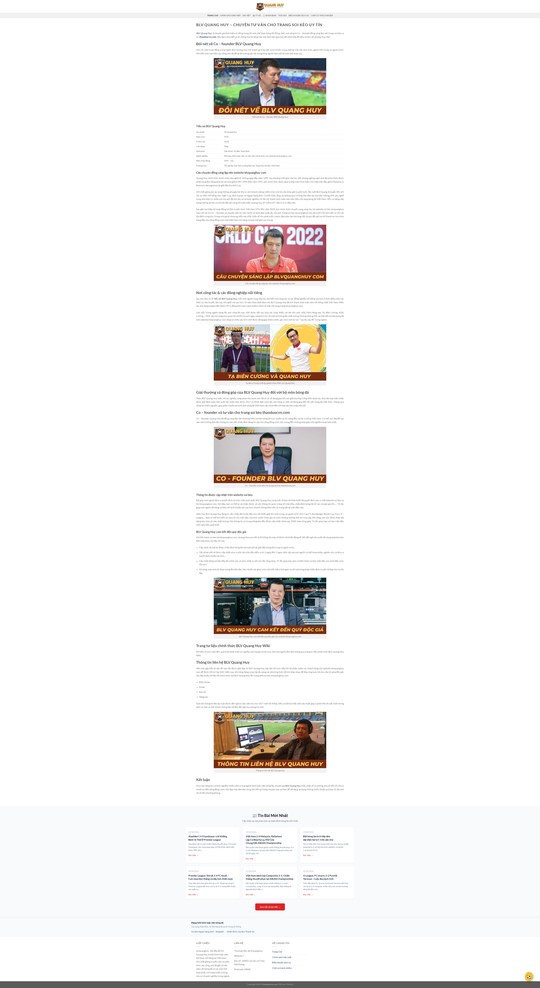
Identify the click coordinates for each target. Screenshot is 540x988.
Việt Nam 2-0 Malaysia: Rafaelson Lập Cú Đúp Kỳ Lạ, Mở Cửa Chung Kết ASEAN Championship (264, 839)
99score (282, 15)
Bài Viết (247, 15)
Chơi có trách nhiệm (322, 15)
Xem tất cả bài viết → (270, 907)
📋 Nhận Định (269, 15)
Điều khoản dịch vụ (299, 15)
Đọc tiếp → (193, 855)
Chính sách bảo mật (230, 15)
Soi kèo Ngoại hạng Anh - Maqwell (207, 931)
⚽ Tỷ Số (257, 15)
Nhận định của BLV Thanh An (241, 931)
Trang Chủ (212, 15)
